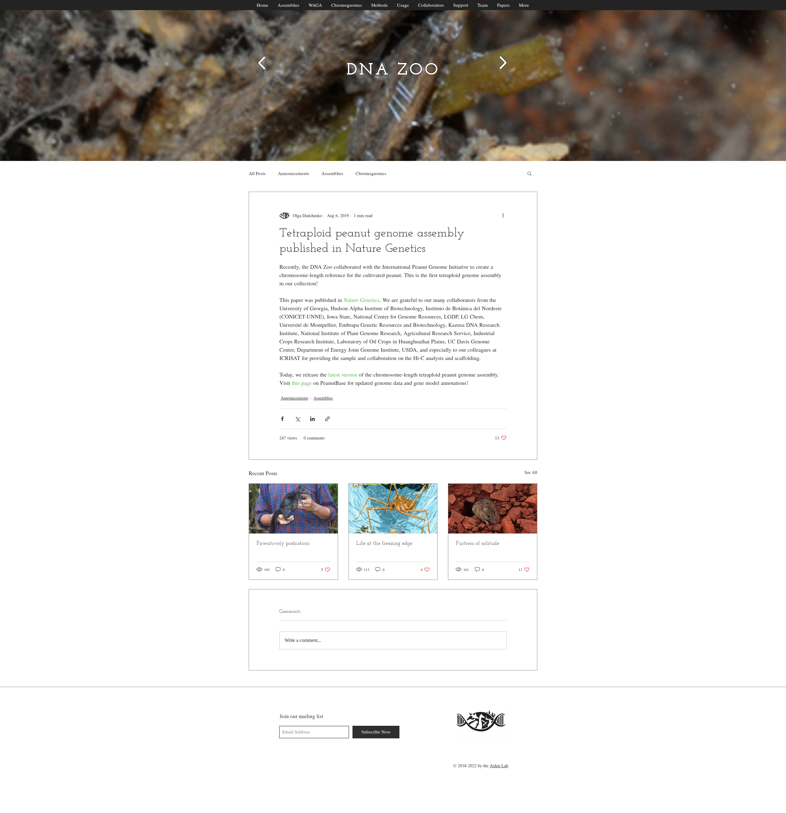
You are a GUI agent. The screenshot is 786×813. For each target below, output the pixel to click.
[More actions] (503, 215)
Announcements (293, 173)
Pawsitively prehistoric (283, 543)
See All (530, 472)
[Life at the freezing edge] (393, 509)
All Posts (257, 173)
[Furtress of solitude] (492, 509)
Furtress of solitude (477, 543)
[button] (529, 173)
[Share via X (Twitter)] (297, 419)
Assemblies (332, 173)
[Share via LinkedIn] (312, 419)
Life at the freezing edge (384, 543)
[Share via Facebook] (282, 419)
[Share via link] (327, 419)
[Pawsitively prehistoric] (293, 509)
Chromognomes (371, 173)
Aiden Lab (499, 765)
